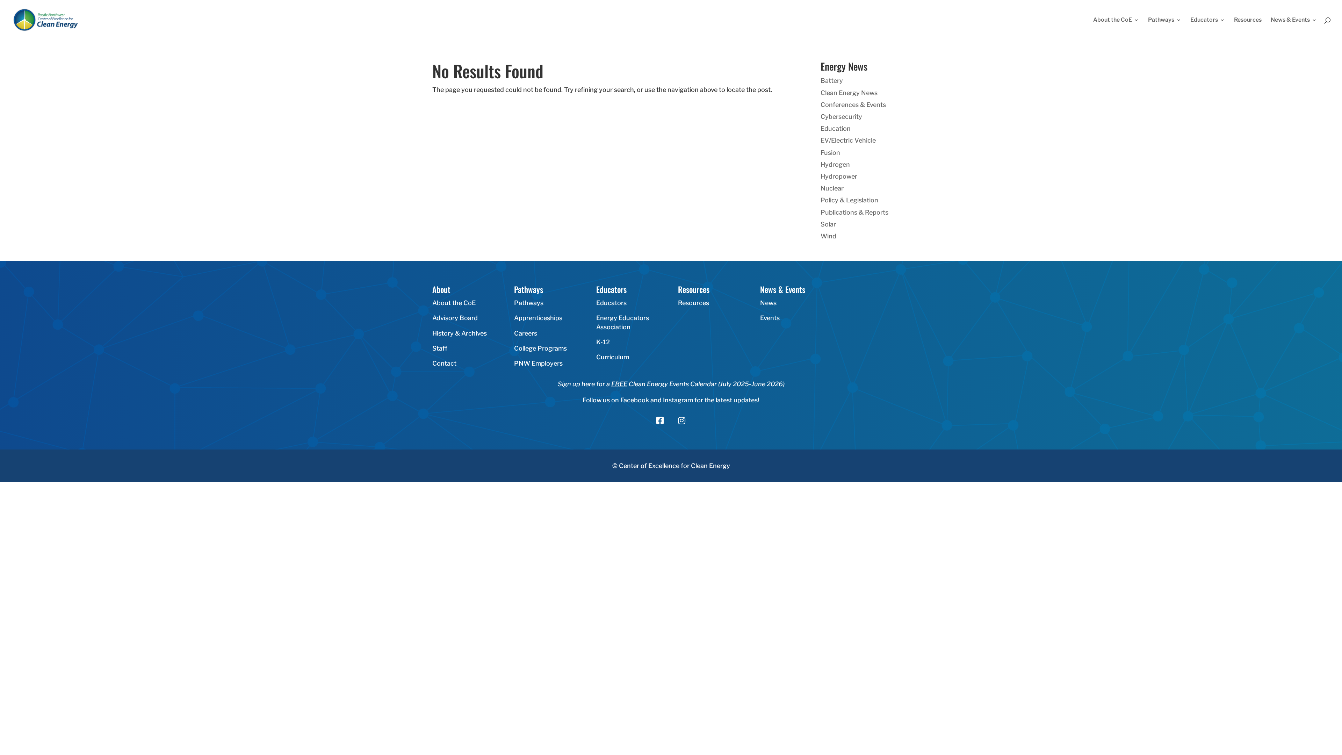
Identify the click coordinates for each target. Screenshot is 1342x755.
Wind (828, 236)
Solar (828, 224)
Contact (444, 363)
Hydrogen (835, 164)
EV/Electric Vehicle (848, 140)
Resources (1248, 20)
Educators (1204, 20)
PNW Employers (538, 363)
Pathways (1161, 20)
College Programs (540, 348)
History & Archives (459, 333)
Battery (832, 80)
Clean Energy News (849, 92)
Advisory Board (455, 318)
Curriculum (612, 357)
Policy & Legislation (849, 200)
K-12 (603, 342)
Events (770, 318)
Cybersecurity (841, 116)
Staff (439, 348)
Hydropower (839, 176)
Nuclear (832, 188)
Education (836, 128)
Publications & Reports (854, 212)
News (768, 303)
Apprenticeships (538, 318)
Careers (525, 333)
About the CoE (1112, 20)
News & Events (1290, 20)
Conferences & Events (853, 104)
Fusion (830, 152)
